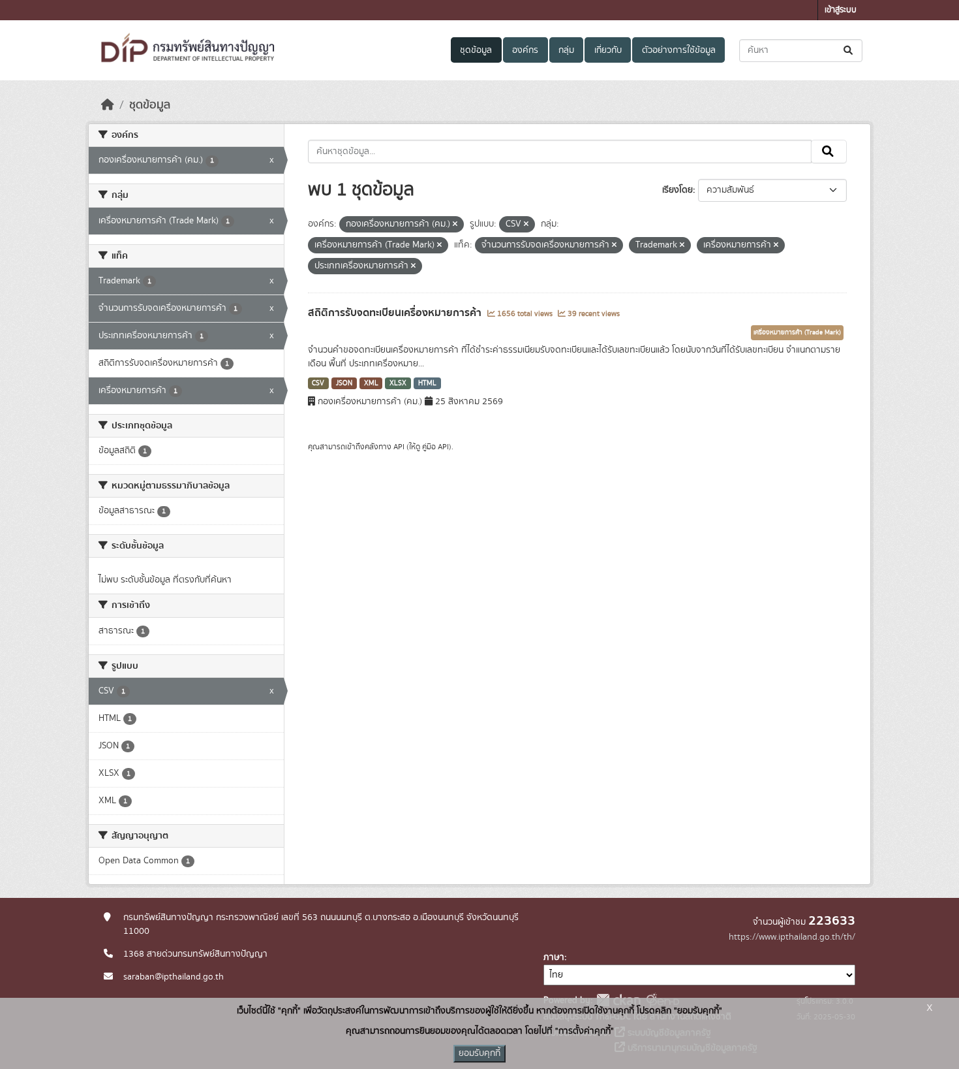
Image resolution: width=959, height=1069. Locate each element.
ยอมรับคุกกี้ (479, 1053)
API (398, 447)
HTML (427, 383)
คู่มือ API (435, 447)
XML (371, 383)
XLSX (397, 383)
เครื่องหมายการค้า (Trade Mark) (797, 332)
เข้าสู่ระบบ (841, 10)
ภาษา (553, 957)
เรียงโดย (677, 190)
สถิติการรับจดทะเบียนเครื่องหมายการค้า (396, 312)
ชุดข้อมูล (476, 50)
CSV (318, 383)
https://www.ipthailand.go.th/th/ (792, 937)
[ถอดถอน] (455, 224)
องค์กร (525, 50)
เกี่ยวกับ (608, 50)
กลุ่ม (566, 50)
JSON (344, 383)
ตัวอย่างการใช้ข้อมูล (679, 50)
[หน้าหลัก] (107, 105)
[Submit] (849, 50)
